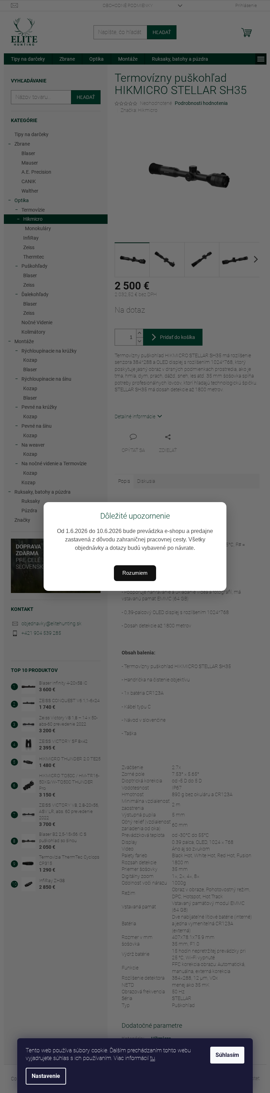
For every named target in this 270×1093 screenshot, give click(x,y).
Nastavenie (46, 1076)
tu (152, 1058)
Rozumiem (135, 573)
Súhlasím (227, 1055)
